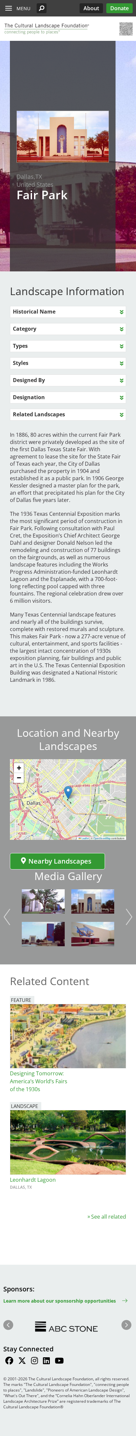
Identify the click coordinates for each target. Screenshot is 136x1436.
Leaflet (85, 838)
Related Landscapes (39, 414)
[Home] (46, 29)
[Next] (129, 917)
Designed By (29, 380)
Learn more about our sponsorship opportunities (59, 1301)
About (91, 8)
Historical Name (34, 311)
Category (24, 328)
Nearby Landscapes (59, 861)
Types (20, 345)
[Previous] (7, 917)
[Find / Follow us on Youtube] (59, 1361)
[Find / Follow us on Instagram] (34, 1361)
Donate (119, 8)
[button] (42, 8)
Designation (29, 397)
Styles (20, 363)
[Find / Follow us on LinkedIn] (46, 1361)
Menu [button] (23, 8)
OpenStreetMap (102, 838)
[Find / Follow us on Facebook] (9, 1361)
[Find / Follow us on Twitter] (22, 1361)
